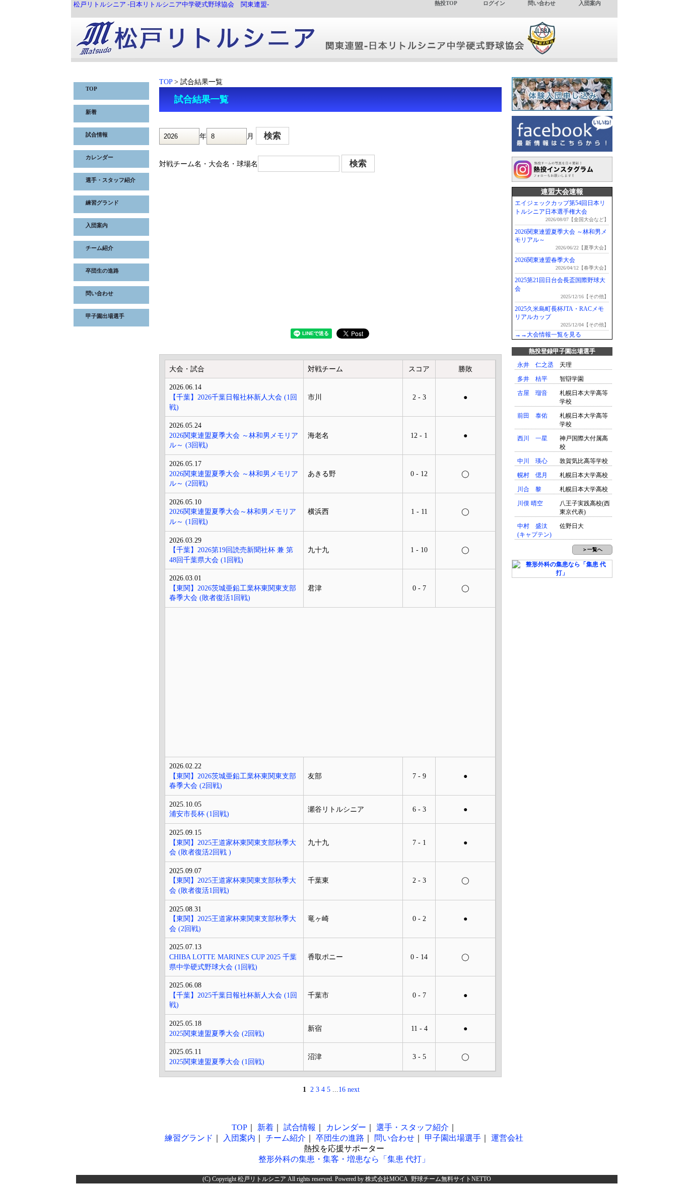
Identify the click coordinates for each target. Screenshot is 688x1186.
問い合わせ (542, 3)
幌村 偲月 (532, 475)
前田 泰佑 (532, 415)
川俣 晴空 (530, 503)
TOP (91, 89)
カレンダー (99, 157)
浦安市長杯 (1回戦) (199, 814)
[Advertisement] (330, 252)
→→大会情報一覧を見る (548, 334)
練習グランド (102, 203)
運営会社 (507, 1138)
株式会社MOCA (386, 1178)
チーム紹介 (99, 248)
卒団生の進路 (102, 271)
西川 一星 (532, 438)
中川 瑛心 (532, 461)
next (354, 1089)
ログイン (494, 3)
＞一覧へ (592, 549)
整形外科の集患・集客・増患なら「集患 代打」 (344, 1159)
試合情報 (97, 135)
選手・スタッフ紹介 (110, 180)
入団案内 (590, 3)
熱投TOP (446, 3)
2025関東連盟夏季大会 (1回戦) (216, 1062)
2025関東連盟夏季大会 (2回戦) (216, 1033)
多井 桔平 (532, 378)
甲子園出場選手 (105, 316)
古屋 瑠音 (532, 393)
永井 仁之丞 (535, 364)
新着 (91, 112)
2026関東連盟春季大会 (545, 259)
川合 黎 (529, 489)
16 (342, 1089)
